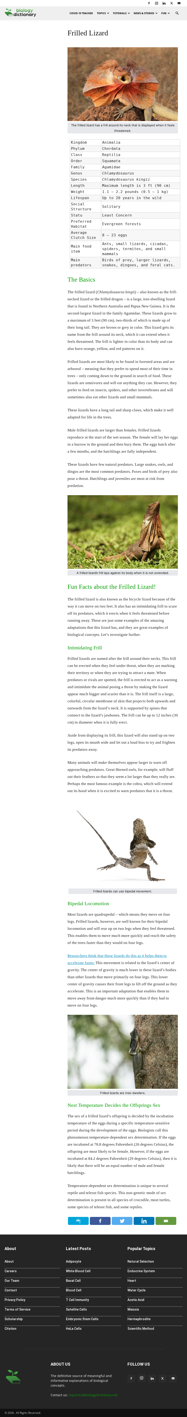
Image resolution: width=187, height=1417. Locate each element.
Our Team (12, 1280)
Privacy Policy (15, 1300)
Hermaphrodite (139, 1319)
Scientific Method (140, 1328)
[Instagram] (156, 3)
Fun (163, 13)
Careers (11, 1271)
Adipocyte (73, 1261)
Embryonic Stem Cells (82, 1319)
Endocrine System (141, 1271)
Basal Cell (73, 1280)
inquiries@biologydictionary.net (93, 1395)
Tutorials (120, 13)
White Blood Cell (78, 1271)
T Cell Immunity (77, 1300)
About (9, 1261)
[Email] (166, 1221)
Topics (101, 13)
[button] (176, 13)
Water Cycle (136, 1290)
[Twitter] (171, 3)
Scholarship (14, 1319)
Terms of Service (17, 1309)
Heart (131, 1280)
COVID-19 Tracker (81, 13)
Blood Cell (73, 1290)
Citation (10, 1328)
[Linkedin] (164, 3)
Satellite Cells (76, 1309)
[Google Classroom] (78, 1221)
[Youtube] (179, 3)
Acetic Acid (135, 1300)
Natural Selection (140, 1261)
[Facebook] (148, 3)
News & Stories (144, 13)
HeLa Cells (74, 1328)
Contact (11, 1290)
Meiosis (133, 1309)
